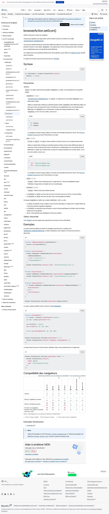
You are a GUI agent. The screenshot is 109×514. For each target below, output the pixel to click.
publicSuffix (7, 244)
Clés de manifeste (8, 299)
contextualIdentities (10, 164)
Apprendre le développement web (97, 487)
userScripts (7, 283)
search (6, 254)
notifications (7, 221)
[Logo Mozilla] (6, 505)
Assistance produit (49, 499)
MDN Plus (47, 496)
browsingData (8, 148)
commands (7, 158)
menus (6, 218)
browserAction (8, 59)
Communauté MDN (71, 485)
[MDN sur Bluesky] (5, 494)
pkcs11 (6, 234)
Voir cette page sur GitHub (32, 461)
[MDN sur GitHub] (2, 494)
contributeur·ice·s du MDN (60, 459)
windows (6, 296)
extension (7, 192)
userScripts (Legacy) (10, 286)
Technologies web (92, 485)
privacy (6, 237)
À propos (46, 485)
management (7, 215)
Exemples (93, 25)
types (5, 280)
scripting (6, 250)
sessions (6, 257)
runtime (6, 247)
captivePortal (8, 151)
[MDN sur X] (8, 494)
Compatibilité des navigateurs (95, 28)
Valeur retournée (31, 216)
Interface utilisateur (8, 32)
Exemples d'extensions (34, 422)
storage (6, 263)
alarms (6, 52)
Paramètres (29, 83)
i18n (5, 205)
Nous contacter (6, 306)
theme (6, 273)
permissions (7, 231)
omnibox (6, 224)
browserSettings (8, 145)
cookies (6, 167)
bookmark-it (30, 425)
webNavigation (8, 289)
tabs (5, 270)
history (6, 202)
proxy (5, 241)
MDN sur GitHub (70, 496)
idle (5, 211)
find (5, 198)
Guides (89, 490)
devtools (6, 176)
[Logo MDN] (4, 481)
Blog (83, 10)
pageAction (7, 228)
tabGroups (7, 267)
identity (6, 208)
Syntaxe (92, 22)
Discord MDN (69, 493)
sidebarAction (8, 260)
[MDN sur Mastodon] (11, 494)
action (6, 49)
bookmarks (7, 56)
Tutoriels (89, 493)
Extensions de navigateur (9, 23)
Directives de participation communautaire (81, 505)
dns (5, 179)
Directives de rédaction (72, 490)
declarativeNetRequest (10, 170)
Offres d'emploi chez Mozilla (52, 490)
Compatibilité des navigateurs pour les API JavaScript (11, 44)
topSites (6, 276)
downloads (7, 185)
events (6, 189)
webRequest (7, 293)
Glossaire (90, 496)
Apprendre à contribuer (31, 454)
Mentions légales (61, 505)
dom (5, 182)
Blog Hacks (90, 499)
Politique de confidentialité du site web (25, 505)
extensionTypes (8, 195)
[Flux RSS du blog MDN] (14, 494)
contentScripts (8, 161)
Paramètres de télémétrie (46, 505)
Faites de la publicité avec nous (53, 493)
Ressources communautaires (73, 487)
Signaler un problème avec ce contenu (54, 461)
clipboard (6, 154)
